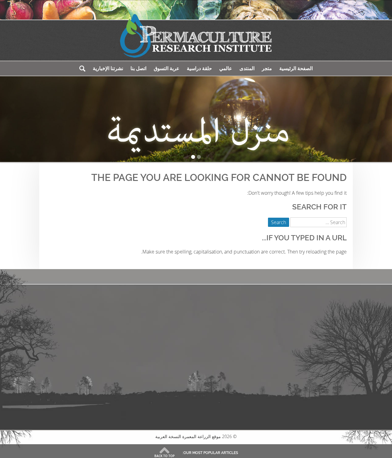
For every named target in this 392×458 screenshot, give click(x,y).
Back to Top (164, 456)
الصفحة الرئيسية (296, 68)
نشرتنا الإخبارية (108, 68)
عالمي (225, 68)
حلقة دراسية (199, 68)
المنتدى (246, 68)
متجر (267, 68)
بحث (82, 68)
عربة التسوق (166, 68)
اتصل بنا (138, 68)
